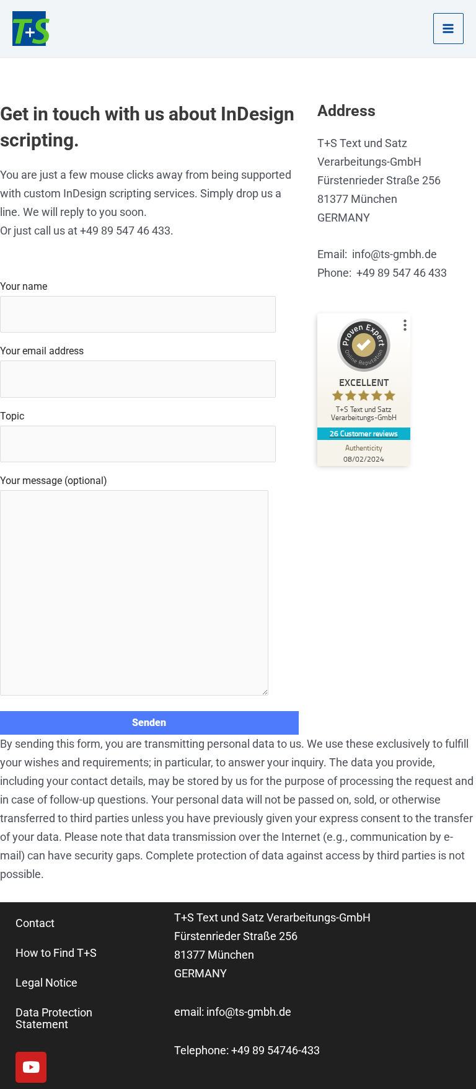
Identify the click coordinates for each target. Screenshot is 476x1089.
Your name (23, 286)
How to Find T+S (56, 952)
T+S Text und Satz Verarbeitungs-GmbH (272, 917)
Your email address (42, 351)
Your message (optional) (53, 480)
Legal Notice (46, 982)
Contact (35, 923)
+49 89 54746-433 (275, 1050)
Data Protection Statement (53, 1018)
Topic (12, 416)
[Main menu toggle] (448, 28)
